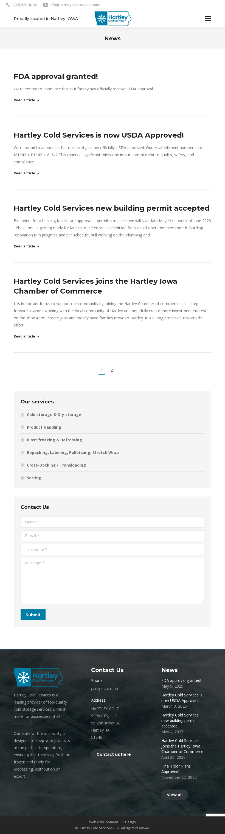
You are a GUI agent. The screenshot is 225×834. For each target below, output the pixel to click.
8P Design (128, 822)
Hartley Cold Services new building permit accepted (112, 208)
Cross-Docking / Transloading (56, 465)
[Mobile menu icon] (208, 18)
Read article (24, 100)
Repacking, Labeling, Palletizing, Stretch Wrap (73, 452)
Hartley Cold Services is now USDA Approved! (99, 135)
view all (174, 794)
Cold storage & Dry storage (54, 414)
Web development (104, 822)
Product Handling (44, 427)
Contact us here (114, 754)
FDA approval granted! (56, 76)
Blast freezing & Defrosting (54, 439)
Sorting (34, 477)
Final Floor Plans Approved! (176, 768)
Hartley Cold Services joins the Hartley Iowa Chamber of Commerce (182, 746)
